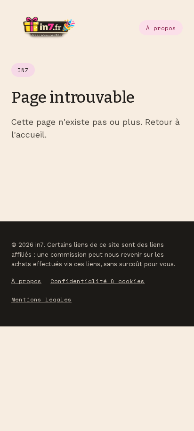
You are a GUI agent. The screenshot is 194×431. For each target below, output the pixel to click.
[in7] (43, 28)
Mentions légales (41, 299)
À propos (161, 28)
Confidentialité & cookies (97, 280)
